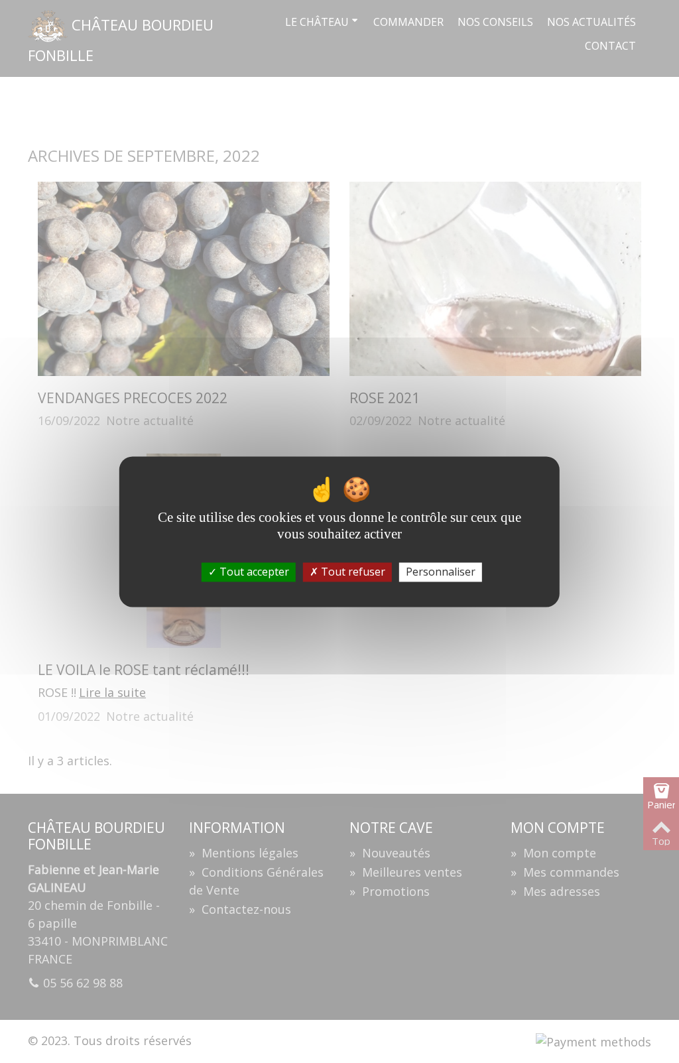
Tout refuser (351, 571)
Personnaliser (440, 571)
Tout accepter (253, 571)
